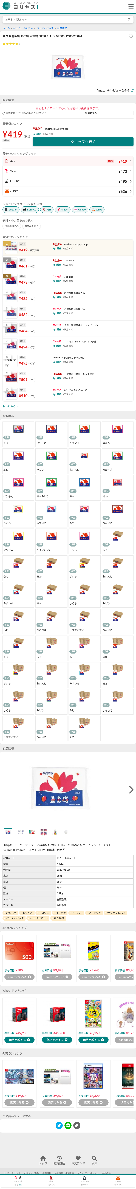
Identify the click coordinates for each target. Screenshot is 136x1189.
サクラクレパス (116, 912)
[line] (68, 1126)
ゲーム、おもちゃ (23, 28)
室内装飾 (62, 28)
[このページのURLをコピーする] (76, 1125)
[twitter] (59, 1126)
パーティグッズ (45, 28)
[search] (129, 19)
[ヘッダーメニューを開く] (130, 6)
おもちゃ (11, 912)
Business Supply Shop (57, 128)
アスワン (44, 912)
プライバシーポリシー (87, 1173)
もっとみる (9, 406)
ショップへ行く (83, 141)
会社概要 (106, 1173)
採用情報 (46, 1173)
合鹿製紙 (59, 918)
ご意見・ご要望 (31, 1173)
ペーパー (77, 912)
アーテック (95, 912)
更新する (92, 113)
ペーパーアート (39, 918)
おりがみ (27, 912)
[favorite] (131, 36)
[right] (131, 789)
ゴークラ (60, 912)
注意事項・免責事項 (64, 1173)
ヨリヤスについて (12, 1173)
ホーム (6, 28)
